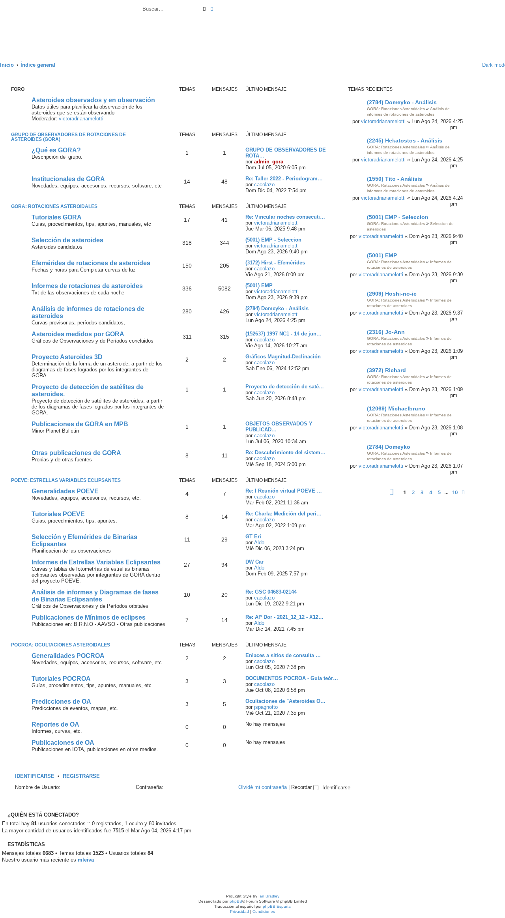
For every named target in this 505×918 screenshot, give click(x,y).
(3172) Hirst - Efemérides (275, 263)
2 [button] (413, 492)
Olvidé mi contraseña (262, 787)
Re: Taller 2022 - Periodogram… (284, 179)
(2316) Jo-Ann (386, 332)
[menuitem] (217, 10)
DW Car (254, 562)
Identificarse (34, 776)
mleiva (86, 860)
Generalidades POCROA (68, 655)
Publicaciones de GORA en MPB (80, 424)
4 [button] (430, 492)
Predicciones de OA (61, 701)
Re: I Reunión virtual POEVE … (283, 491)
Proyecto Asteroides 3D (67, 357)
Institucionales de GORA (68, 179)
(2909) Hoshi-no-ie (392, 293)
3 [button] (422, 492)
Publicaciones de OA (63, 742)
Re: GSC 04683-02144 (271, 592)
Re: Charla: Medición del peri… (283, 514)
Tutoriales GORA (57, 217)
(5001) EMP (382, 255)
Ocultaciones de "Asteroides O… (285, 701)
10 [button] (455, 492)
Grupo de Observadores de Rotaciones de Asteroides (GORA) (68, 137)
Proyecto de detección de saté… (284, 387)
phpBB (236, 901)
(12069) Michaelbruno (396, 408)
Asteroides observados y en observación (93, 100)
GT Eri (253, 537)
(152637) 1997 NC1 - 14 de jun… (283, 334)
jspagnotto (266, 707)
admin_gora (268, 162)
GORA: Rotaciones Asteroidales (396, 109)
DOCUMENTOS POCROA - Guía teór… (291, 678)
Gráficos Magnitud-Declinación (283, 357)
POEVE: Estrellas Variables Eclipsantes (66, 480)
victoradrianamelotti (383, 121)
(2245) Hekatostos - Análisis (404, 140)
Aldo (259, 542)
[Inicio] (70, 26)
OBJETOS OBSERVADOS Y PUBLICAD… (278, 427)
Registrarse (81, 776)
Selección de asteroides (67, 240)
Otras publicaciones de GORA (76, 453)
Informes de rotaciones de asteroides (87, 286)
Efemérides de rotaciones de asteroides (91, 263)
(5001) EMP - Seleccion (397, 217)
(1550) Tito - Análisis (394, 179)
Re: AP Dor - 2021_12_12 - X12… (284, 617)
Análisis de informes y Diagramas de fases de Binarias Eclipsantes (95, 596)
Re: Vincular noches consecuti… (285, 217)
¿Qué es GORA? (56, 150)
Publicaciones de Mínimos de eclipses (89, 617)
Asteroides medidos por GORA (78, 334)
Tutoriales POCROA (61, 678)
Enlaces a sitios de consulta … (283, 655)
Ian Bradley (268, 896)
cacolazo (264, 184)
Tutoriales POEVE (58, 514)
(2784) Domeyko (388, 447)
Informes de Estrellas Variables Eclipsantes (96, 562)
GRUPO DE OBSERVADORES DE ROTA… (285, 153)
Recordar (302, 787)
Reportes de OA (55, 724)
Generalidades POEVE (65, 491)
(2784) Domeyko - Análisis (402, 102)
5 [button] (439, 492)
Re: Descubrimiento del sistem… (285, 452)
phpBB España (277, 906)
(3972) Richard (386, 370)
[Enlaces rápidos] (471, 65)
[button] (391, 492)
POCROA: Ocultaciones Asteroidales (60, 645)
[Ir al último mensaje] (461, 127)
